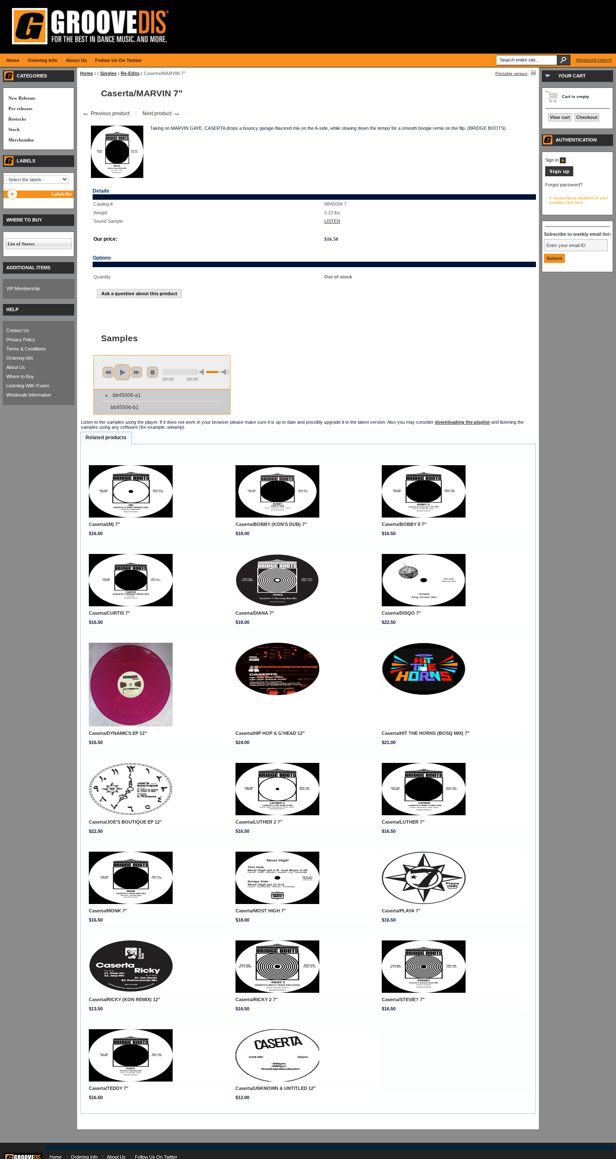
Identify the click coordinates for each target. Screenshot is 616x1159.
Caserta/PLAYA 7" (401, 910)
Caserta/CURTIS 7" (109, 613)
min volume (203, 372)
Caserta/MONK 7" (108, 910)
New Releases (21, 97)
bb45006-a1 (127, 395)
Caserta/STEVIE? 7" (403, 999)
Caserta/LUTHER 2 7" (259, 821)
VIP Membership (23, 288)
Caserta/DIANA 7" (255, 613)
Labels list (62, 193)
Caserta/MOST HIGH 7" (261, 910)
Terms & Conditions (26, 348)
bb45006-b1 (125, 407)
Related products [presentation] (106, 437)
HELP (12, 309)
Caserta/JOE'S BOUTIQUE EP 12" (125, 821)
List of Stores (21, 243)
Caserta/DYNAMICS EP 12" (118, 733)
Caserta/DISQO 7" (401, 613)
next (136, 372)
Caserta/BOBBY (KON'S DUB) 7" (271, 524)
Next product (161, 113)
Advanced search (594, 59)
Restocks (17, 118)
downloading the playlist (462, 422)
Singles (108, 73)
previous (108, 372)
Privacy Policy (20, 339)
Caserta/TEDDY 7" (108, 1088)
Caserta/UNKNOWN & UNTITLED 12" (276, 1088)
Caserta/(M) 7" (104, 524)
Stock (14, 129)
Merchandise (21, 139)
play (122, 372)
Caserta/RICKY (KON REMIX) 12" (124, 999)
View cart (560, 117)
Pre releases (20, 108)
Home (86, 73)
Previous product (105, 113)
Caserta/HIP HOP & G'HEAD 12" (270, 733)
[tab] (106, 438)
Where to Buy (20, 376)
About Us (15, 367)
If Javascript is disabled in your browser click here (578, 200)
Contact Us (17, 330)
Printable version (511, 73)
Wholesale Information (28, 394)
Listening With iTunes (27, 385)
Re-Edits (130, 73)
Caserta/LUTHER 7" (403, 821)
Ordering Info (19, 358)
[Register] (559, 174)
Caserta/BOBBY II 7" (404, 524)
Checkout (587, 117)
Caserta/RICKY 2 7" (256, 999)
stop (152, 372)
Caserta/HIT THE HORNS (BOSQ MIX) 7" (425, 733)
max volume (225, 372)
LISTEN (332, 221)
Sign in (552, 159)
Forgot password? (563, 184)
